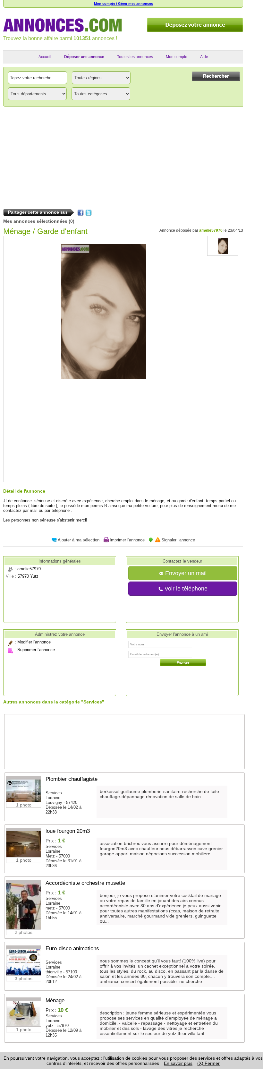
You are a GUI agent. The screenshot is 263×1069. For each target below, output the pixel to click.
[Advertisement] (123, 156)
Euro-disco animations (72, 948)
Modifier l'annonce (34, 642)
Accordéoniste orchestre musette (85, 883)
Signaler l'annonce (178, 540)
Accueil (44, 57)
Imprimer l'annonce (127, 540)
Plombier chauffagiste (72, 779)
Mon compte (176, 57)
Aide (204, 57)
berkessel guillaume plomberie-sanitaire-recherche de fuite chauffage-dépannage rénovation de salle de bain (159, 794)
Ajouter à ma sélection (78, 540)
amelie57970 (211, 230)
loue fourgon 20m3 (68, 831)
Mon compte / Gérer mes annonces (123, 3)
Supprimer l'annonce (36, 649)
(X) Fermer (208, 1063)
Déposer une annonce (84, 57)
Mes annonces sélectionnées (35, 221)
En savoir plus (178, 1063)
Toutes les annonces (135, 57)
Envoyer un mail (185, 573)
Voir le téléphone (185, 588)
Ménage (55, 1000)
